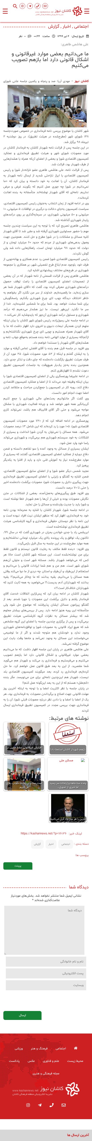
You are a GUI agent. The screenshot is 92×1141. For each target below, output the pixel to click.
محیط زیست (75, 1061)
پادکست (14, 1061)
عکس (31, 1061)
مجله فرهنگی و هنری (46, 1073)
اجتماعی (65, 844)
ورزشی (19, 1048)
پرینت (18, 866)
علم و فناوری (51, 1061)
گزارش (37, 844)
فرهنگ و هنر (39, 1048)
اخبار (51, 844)
